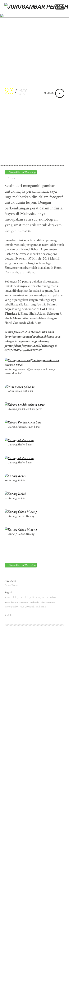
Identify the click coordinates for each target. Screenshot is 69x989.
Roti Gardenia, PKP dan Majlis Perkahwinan (26, 857)
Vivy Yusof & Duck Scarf (21, 869)
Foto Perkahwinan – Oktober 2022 (28, 759)
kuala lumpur (12, 602)
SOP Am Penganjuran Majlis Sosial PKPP (33, 832)
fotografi (29, 597)
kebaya (54, 597)
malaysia (35, 602)
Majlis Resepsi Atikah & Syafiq (25, 722)
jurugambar (42, 597)
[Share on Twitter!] (18, 615)
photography (12, 606)
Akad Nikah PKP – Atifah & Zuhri (28, 795)
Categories (12, 687)
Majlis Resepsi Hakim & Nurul (25, 749)
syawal (30, 606)
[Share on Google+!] (31, 615)
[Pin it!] (38, 615)
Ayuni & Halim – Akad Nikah (24, 873)
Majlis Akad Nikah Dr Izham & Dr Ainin (32, 740)
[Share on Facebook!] (25, 615)
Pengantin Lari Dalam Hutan (24, 717)
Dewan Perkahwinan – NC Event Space (31, 786)
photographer (48, 602)
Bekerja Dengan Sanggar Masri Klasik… (31, 882)
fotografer (18, 597)
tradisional (41, 606)
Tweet (12, 178)
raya (22, 606)
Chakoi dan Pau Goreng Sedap (25, 777)
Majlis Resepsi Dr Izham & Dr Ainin (29, 731)
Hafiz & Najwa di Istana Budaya (26, 850)
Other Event (11, 585)
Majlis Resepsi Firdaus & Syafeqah (28, 768)
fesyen (8, 597)
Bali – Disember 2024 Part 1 (24, 713)
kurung (25, 602)
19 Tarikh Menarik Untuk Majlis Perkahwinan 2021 (27, 806)
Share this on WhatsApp (22, 172)
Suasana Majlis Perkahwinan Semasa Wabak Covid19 (34, 820)
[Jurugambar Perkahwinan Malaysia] (36, 13)
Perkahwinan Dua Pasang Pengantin (29, 841)
